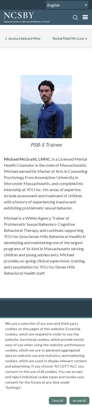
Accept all (79, 400)
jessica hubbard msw (24, 38)
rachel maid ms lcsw (68, 38)
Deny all (57, 400)
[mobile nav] (85, 17)
